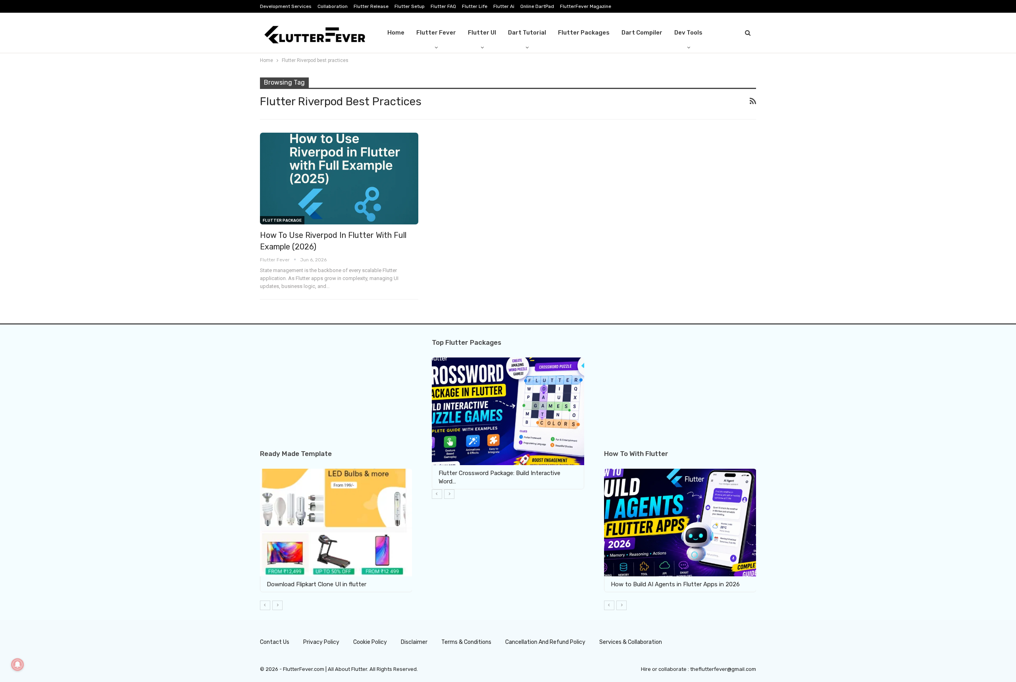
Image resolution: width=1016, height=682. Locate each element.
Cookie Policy (370, 642)
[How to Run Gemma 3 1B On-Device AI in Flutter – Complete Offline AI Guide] (382, 522)
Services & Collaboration (630, 642)
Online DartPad (537, 6)
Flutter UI (482, 32)
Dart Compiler (642, 32)
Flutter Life (474, 6)
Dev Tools (688, 32)
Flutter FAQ (443, 6)
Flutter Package (282, 220)
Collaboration (333, 6)
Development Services (286, 6)
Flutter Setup (409, 6)
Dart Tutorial (527, 32)
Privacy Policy (321, 642)
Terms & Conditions (466, 642)
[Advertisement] (336, 394)
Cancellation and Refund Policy (545, 642)
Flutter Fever (436, 32)
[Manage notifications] (17, 664)
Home (395, 32)
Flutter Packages (584, 32)
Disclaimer (414, 642)
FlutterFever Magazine (585, 6)
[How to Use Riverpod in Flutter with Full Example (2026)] (339, 178)
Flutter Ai (503, 6)
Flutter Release (371, 6)
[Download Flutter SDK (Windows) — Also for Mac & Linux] (742, 522)
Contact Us (274, 642)
